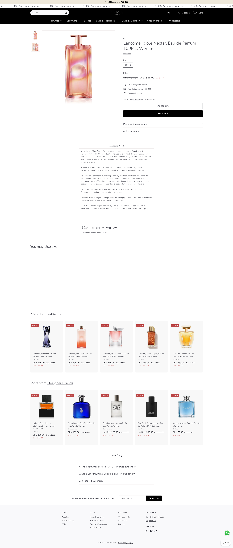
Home (125, 38)
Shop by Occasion (131, 20)
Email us (121, 524)
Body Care (72, 20)
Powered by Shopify (125, 543)
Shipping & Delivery (97, 520)
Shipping (136, 99)
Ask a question (131, 131)
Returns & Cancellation (99, 524)
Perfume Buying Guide (135, 124)
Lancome (127, 53)
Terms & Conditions (97, 517)
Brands (87, 20)
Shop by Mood (154, 20)
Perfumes (55, 20)
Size (125, 60)
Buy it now (163, 113)
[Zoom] (78, 67)
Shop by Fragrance (105, 20)
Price (125, 73)
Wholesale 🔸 (176, 20)
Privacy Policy (95, 527)
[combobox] (49, 12)
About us (65, 517)
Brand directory (68, 520)
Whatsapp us (123, 520)
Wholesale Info (124, 517)
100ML (128, 65)
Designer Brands (60, 383)
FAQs (64, 524)
